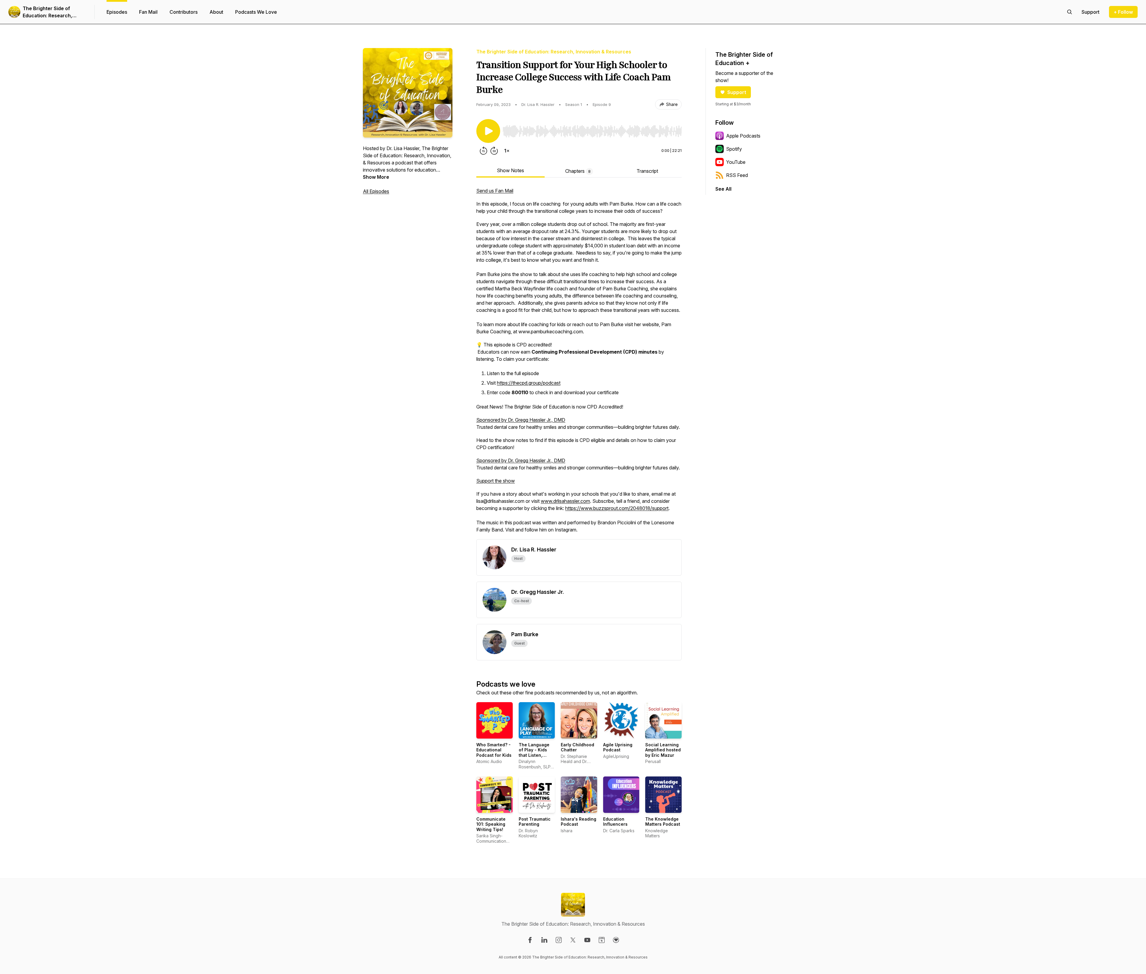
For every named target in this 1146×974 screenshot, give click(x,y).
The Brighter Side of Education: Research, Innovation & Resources (50, 12)
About (216, 12)
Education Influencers (615, 821)
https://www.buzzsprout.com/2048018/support (616, 508)
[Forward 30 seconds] (494, 151)
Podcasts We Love (256, 12)
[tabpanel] (579, 363)
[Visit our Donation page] (616, 940)
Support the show (495, 481)
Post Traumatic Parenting (535, 821)
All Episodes (376, 191)
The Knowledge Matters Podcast (662, 821)
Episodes (117, 12)
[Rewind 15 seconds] (483, 151)
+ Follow (1123, 12)
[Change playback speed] (507, 151)
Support (736, 92)
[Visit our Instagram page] (559, 940)
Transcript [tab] (647, 171)
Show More (376, 177)
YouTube (735, 162)
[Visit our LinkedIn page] (544, 940)
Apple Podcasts (743, 136)
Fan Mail (148, 12)
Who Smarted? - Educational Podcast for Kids (494, 750)
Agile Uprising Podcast (617, 747)
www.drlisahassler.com (565, 501)
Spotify (734, 149)
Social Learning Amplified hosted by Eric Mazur (663, 750)
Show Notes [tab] (510, 170)
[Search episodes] (1069, 12)
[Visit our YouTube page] (587, 940)
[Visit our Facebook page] (530, 940)
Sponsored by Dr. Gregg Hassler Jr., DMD (520, 420)
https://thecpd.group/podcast (528, 383)
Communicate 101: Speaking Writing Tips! (491, 824)
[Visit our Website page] (602, 940)
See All (723, 189)
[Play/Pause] (488, 131)
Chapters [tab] (578, 171)
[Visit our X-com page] (573, 940)
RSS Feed (737, 175)
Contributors (184, 12)
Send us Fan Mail (494, 191)
